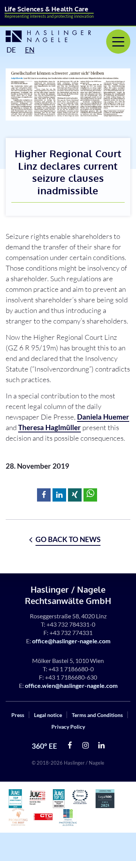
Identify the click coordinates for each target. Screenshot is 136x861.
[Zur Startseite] (40, 36)
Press (17, 715)
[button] (44, 495)
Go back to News (68, 539)
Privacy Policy (68, 726)
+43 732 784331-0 (70, 624)
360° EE (44, 746)
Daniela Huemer (103, 416)
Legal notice (48, 715)
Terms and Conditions (97, 715)
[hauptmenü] (118, 41)
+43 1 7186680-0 (71, 668)
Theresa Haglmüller (49, 427)
